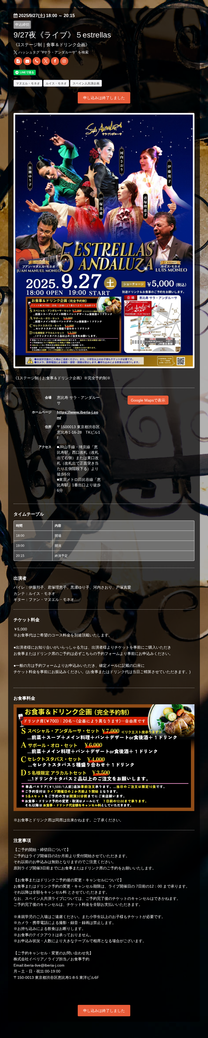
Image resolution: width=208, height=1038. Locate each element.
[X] (46, 61)
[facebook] (55, 61)
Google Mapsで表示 (148, 400)
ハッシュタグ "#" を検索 (53, 52)
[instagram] (64, 61)
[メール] (27, 61)
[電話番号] (36, 61)
